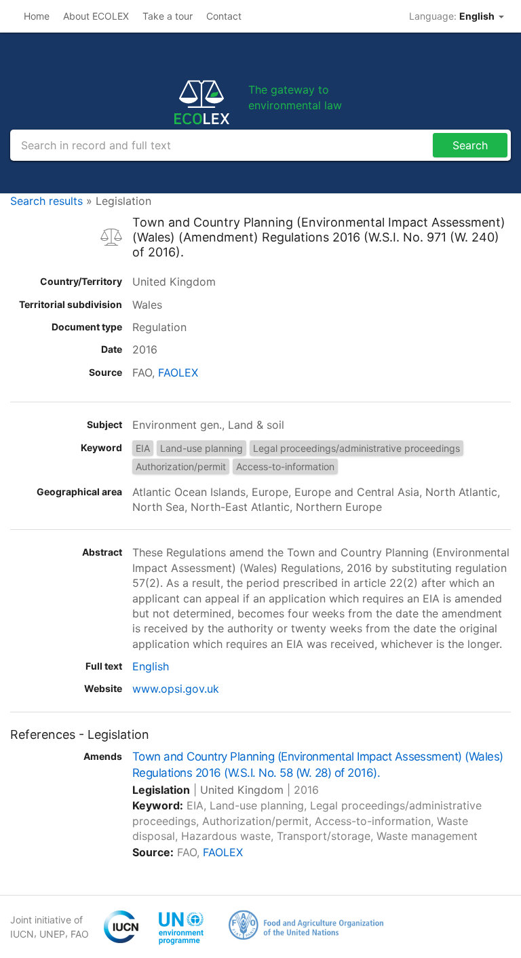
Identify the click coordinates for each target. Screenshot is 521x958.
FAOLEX (178, 372)
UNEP (52, 934)
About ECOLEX (96, 16)
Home (37, 16)
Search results (46, 201)
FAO (80, 934)
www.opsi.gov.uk (175, 688)
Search (470, 145)
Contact (224, 16)
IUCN (22, 934)
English (150, 666)
